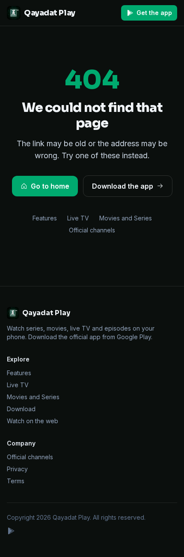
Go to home (50, 186)
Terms (15, 481)
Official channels (92, 230)
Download (21, 408)
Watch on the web (32, 421)
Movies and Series (125, 218)
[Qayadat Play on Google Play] (11, 531)
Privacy (17, 469)
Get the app (154, 12)
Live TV (78, 218)
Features (45, 218)
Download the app (122, 186)
